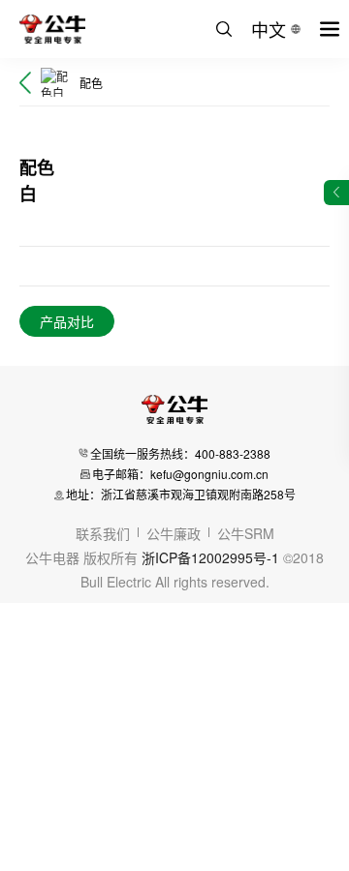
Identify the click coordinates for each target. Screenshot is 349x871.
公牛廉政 (173, 533)
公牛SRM (245, 533)
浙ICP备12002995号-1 (210, 557)
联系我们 (103, 533)
